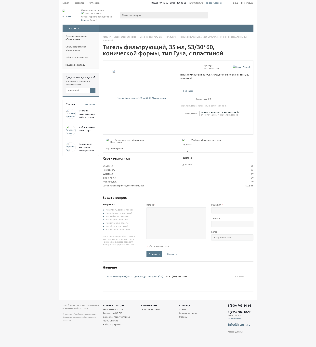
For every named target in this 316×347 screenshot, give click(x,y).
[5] (194, 67)
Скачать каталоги (188, 313)
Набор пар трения (112, 324)
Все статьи (90, 105)
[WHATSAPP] (244, 337)
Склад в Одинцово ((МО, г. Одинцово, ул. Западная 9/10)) (134, 276)
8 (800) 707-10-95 (159, 3)
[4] (190, 67)
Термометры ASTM (113, 309)
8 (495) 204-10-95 (178, 3)
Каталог (74, 28)
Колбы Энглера (110, 320)
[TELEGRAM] (230, 337)
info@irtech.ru (239, 324)
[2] (184, 67)
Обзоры (183, 317)
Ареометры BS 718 (112, 313)
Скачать (85, 20)
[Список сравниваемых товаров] (217, 14)
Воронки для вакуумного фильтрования (86, 147)
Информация (149, 305)
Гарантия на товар (150, 309)
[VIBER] (237, 337)
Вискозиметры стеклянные (116, 317)
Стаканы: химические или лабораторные (87, 113)
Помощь (184, 305)
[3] (187, 67)
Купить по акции (113, 305)
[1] (181, 67)
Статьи (182, 309)
